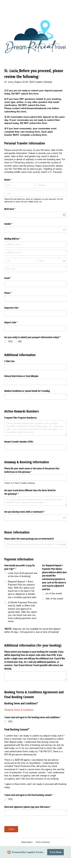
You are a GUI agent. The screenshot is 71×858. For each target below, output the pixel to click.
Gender (12, 223)
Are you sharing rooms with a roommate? (28, 511)
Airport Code (15, 322)
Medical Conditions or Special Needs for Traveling (27, 390)
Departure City (16, 307)
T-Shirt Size (9, 361)
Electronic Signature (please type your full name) (31, 806)
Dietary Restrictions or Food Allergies (21, 376)
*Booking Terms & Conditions (19, 709)
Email (11, 278)
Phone (12, 292)
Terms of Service (43, 842)
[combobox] (35, 230)
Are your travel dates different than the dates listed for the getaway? (30, 492)
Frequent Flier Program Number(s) (20, 417)
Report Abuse (27, 842)
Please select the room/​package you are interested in (29, 538)
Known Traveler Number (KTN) (18, 441)
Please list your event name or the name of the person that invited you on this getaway (31, 470)
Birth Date (14, 209)
